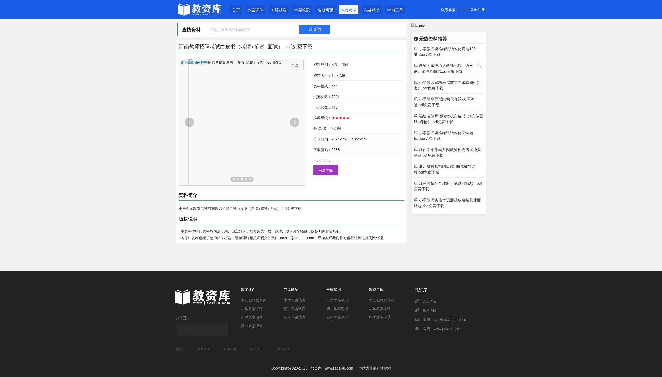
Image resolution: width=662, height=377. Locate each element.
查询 (314, 29)
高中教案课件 (252, 325)
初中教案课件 (252, 317)
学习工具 (395, 9)
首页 (236, 9)
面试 (345, 64)
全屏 (295, 65)
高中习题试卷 (294, 317)
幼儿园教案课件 (253, 300)
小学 (335, 64)
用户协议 (429, 310)
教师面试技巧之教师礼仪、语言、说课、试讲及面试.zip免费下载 (447, 68)
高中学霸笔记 (337, 317)
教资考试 (348, 9)
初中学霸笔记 (337, 308)
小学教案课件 (252, 308)
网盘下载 (325, 170)
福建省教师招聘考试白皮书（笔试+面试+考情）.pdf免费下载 (448, 118)
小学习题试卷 (294, 300)
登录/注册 (477, 9)
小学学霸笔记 (337, 300)
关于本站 (429, 300)
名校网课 (325, 9)
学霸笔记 (302, 9)
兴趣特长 (372, 9)
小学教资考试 (380, 308)
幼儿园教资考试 (381, 300)
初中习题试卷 (294, 308)
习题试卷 (279, 9)
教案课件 (255, 9)
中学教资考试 (380, 317)
